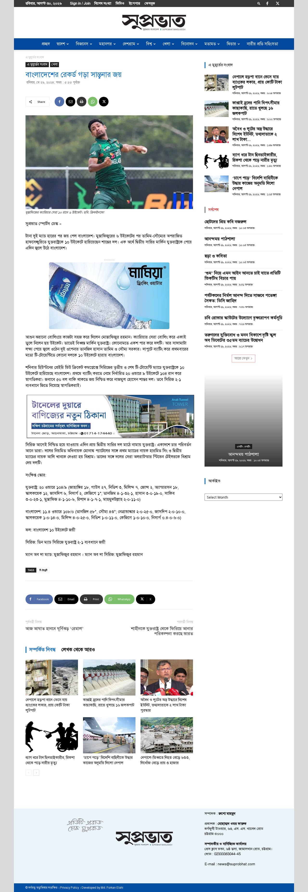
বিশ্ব (149, 43)
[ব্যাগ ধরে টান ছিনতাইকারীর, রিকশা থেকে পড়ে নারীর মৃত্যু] (52, 735)
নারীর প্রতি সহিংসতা (262, 43)
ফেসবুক (150, 3)
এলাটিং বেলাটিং (243, 446)
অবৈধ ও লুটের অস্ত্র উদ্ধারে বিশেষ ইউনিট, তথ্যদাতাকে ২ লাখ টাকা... (254, 134)
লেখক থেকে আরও (78, 650)
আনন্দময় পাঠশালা (220, 238)
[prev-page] (29, 773)
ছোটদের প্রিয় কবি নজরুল (225, 221)
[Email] (70, 101)
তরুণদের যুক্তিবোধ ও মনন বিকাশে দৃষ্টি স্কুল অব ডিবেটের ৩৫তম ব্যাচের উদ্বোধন (240, 337)
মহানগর (105, 43)
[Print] (81, 101)
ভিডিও (120, 3)
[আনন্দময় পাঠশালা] (243, 420)
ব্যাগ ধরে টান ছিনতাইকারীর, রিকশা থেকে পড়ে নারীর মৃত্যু (254, 157)
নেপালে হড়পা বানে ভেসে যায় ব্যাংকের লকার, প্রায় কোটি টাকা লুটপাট (48, 705)
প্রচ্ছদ (46, 43)
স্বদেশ (61, 43)
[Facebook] (267, 3)
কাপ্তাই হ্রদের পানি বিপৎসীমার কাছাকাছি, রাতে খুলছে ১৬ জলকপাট (256, 108)
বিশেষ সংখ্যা (102, 3)
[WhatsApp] (92, 101)
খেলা (166, 43)
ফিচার (231, 43)
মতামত (210, 43)
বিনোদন (187, 43)
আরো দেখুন (241, 358)
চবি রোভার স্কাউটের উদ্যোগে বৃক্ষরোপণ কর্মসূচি (243, 317)
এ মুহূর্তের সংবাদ (37, 64)
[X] (277, 3)
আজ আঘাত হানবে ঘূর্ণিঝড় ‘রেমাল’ (54, 628)
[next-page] (36, 773)
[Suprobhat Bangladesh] (154, 22)
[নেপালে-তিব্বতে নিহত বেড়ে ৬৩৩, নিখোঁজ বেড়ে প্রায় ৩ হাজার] (167, 735)
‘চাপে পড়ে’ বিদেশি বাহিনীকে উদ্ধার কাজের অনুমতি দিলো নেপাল (255, 183)
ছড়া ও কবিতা (216, 256)
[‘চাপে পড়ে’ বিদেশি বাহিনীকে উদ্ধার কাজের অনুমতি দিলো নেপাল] (109, 735)
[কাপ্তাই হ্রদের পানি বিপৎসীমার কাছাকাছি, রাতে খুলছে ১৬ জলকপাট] (109, 677)
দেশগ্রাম (129, 43)
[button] (259, 3)
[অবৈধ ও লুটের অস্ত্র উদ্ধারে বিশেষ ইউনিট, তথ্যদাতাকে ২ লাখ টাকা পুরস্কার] (167, 677)
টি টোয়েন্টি (43, 570)
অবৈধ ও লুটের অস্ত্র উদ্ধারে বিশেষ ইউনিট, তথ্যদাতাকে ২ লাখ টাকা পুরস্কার (163, 705)
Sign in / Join (80, 3)
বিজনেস (82, 43)
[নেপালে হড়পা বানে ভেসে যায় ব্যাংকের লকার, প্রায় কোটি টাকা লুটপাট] (52, 677)
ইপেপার (134, 3)
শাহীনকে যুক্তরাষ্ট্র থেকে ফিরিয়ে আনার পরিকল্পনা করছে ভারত (162, 631)
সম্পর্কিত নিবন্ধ (42, 650)
